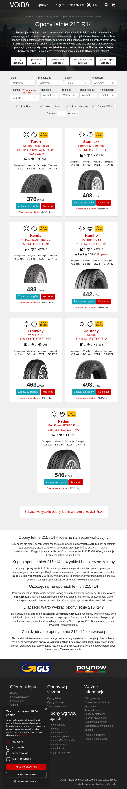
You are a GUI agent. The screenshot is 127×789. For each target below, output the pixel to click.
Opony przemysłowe (58, 752)
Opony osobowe (56, 724)
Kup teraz (48, 206)
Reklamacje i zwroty (95, 722)
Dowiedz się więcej (27, 735)
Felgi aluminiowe (19, 697)
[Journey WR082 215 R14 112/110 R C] (91, 370)
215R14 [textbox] (24, 98)
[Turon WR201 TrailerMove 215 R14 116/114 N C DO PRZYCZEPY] (35, 187)
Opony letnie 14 (69, 16)
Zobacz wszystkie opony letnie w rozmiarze (63, 512)
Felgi (57, 5)
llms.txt (78, 784)
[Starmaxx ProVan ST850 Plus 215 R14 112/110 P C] (91, 188)
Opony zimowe (55, 702)
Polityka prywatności (95, 718)
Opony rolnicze (55, 748)
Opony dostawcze (57, 732)
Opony (41, 5)
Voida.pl (29, 16)
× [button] (46, 709)
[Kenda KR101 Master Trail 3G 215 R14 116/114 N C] (35, 273)
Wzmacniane (53, 106)
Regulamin (90, 706)
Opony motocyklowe (58, 736)
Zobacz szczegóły (28, 206)
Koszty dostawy (93, 710)
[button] (26, 781)
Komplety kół (76, 4)
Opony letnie (52, 16)
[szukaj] (106, 5)
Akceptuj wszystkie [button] (26, 767)
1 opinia (102, 254)
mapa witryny (89, 784)
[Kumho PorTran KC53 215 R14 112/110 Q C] (91, 282)
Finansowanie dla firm (29, 212)
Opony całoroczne (57, 706)
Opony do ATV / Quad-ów (61, 740)
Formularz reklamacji (95, 739)
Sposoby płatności (94, 714)
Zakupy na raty (92, 698)
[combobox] (23, 83)
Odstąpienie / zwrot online (98, 726)
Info (95, 5)
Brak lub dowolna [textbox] (107, 95)
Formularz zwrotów (94, 735)
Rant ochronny (80, 106)
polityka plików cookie (107, 784)
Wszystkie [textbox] (22, 83)
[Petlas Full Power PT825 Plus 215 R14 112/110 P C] (63, 462)
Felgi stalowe (17, 701)
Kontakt (88, 730)
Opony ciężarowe (56, 744)
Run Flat (25, 106)
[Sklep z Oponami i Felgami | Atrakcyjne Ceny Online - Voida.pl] (20, 5)
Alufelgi (14, 705)
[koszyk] (113, 5)
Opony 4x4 (53, 728)
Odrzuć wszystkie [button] (26, 774)
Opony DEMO (105, 106)
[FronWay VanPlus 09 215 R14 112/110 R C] (35, 370)
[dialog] (26, 746)
